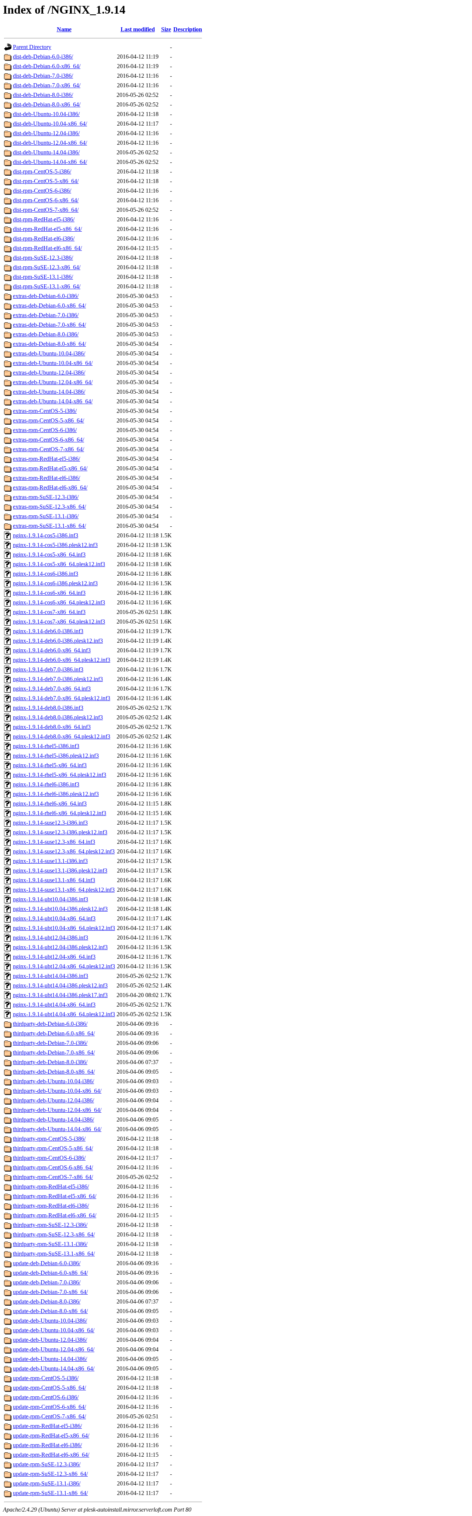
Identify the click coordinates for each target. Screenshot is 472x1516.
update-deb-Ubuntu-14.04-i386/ (50, 1359)
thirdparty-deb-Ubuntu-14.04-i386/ (53, 1119)
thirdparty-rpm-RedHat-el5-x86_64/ (54, 1196)
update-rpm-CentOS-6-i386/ (46, 1397)
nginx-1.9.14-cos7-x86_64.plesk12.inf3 (59, 621)
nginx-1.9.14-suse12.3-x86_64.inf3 (54, 842)
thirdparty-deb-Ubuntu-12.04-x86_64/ (57, 1110)
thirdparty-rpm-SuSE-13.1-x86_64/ (54, 1253)
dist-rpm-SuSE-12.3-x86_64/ (46, 267)
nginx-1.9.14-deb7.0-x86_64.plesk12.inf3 (61, 698)
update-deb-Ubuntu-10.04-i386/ (50, 1320)
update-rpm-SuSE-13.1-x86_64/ (50, 1493)
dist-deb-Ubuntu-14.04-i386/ (46, 152)
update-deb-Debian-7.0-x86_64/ (50, 1292)
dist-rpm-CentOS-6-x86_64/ (46, 200)
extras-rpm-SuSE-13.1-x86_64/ (49, 526)
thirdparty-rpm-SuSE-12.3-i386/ (50, 1225)
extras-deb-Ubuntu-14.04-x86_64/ (53, 401)
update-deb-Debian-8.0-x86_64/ (50, 1311)
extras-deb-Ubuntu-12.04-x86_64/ (53, 382)
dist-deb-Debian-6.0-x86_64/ (46, 66)
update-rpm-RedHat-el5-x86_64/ (51, 1435)
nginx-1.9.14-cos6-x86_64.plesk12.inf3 (59, 602)
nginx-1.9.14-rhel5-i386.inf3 (46, 746)
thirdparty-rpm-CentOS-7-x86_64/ (53, 1177)
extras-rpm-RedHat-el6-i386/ (46, 478)
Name (64, 29)
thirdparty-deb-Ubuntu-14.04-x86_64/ (57, 1129)
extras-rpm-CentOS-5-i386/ (45, 411)
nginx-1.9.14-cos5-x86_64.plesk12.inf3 (59, 564)
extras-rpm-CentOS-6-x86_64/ (48, 439)
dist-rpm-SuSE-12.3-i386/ (43, 258)
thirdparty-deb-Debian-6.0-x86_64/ (54, 1033)
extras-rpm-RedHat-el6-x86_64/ (50, 487)
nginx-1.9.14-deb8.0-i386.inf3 (48, 708)
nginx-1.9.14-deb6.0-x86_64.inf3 (52, 650)
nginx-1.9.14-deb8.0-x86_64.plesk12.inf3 (61, 736)
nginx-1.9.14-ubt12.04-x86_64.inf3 (54, 957)
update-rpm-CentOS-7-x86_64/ (49, 1416)
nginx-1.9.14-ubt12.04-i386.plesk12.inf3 (60, 947)
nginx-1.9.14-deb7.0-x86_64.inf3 (52, 688)
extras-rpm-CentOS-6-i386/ (45, 430)
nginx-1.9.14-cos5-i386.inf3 (45, 535)
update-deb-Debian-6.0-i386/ (46, 1263)
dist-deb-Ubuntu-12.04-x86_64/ (50, 143)
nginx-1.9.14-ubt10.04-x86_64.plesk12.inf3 (64, 928)
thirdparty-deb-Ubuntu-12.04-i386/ (53, 1100)
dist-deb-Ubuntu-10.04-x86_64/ (50, 123)
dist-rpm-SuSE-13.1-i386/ (43, 277)
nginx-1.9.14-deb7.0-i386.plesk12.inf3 (58, 679)
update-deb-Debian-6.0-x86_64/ (50, 1273)
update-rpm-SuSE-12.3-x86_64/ (50, 1474)
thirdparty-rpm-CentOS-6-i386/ (49, 1158)
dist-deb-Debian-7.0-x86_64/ (46, 85)
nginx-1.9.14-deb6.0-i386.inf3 (48, 631)
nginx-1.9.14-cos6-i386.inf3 (45, 574)
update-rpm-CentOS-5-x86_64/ (49, 1388)
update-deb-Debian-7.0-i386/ (46, 1282)
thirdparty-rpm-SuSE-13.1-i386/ (50, 1244)
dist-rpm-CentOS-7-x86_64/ (46, 210)
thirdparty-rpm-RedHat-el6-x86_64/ (54, 1215)
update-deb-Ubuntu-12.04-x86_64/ (53, 1349)
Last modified (138, 29)
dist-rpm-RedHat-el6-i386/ (43, 238)
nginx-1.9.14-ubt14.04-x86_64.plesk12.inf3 (64, 1014)
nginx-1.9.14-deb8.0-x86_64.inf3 (52, 727)
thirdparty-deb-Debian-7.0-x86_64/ (54, 1052)
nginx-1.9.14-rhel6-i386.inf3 (46, 784)
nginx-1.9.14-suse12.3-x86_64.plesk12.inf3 (64, 851)
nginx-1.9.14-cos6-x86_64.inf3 (49, 593)
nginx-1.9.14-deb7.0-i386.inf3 (48, 669)
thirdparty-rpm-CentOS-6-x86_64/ (53, 1167)
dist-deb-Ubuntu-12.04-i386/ (46, 133)
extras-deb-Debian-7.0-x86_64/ (49, 325)
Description (187, 29)
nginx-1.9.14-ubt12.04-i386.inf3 (50, 937)
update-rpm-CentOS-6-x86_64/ (49, 1407)
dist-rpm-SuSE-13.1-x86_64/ (46, 286)
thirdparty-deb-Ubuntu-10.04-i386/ (53, 1081)
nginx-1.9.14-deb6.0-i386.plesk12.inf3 (58, 641)
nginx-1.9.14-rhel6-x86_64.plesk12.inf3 (59, 813)
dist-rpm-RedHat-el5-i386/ (43, 219)
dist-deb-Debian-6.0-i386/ (43, 56)
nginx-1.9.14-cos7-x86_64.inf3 (49, 612)
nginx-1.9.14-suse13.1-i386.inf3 (50, 861)
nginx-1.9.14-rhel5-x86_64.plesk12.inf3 (59, 775)
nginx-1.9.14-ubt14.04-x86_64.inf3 (54, 1004)
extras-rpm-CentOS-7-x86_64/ (48, 449)
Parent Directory (32, 47)
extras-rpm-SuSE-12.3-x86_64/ (49, 506)
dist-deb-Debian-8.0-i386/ (43, 95)
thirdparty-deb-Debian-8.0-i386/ (50, 1062)
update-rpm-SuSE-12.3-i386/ (46, 1464)
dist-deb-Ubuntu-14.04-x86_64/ (50, 162)
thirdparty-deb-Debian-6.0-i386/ (50, 1024)
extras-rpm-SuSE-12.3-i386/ (46, 497)
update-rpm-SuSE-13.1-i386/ (46, 1483)
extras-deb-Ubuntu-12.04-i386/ (49, 372)
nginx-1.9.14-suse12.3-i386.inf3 (50, 823)
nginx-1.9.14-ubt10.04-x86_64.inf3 (54, 918)
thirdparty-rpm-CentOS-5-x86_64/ (53, 1148)
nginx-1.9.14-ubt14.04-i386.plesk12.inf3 (60, 985)
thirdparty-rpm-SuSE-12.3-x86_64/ (54, 1234)
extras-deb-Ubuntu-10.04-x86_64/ (53, 363)
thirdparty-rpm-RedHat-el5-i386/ (51, 1186)
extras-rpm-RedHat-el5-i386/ (46, 459)
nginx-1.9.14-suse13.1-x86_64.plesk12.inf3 (64, 890)
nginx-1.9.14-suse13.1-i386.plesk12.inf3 (60, 870)
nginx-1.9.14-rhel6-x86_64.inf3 (50, 803)
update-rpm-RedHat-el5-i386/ (47, 1426)
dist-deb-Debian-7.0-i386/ (43, 76)
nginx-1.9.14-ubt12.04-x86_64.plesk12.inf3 (64, 966)
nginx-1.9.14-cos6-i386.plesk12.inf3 (55, 583)
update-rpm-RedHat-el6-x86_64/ (51, 1455)
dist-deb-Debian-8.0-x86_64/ (46, 104)
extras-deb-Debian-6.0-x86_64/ (49, 305)
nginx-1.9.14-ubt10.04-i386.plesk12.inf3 (60, 909)
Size (166, 29)
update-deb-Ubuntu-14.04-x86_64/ (53, 1368)
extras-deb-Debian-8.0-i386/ (46, 334)
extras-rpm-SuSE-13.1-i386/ (46, 516)
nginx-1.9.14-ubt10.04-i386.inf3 (50, 899)
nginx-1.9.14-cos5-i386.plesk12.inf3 (55, 545)
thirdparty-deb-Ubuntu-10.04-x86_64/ (57, 1091)
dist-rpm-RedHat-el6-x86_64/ (47, 248)
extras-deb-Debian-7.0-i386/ (46, 315)
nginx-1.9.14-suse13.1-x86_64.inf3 (54, 880)
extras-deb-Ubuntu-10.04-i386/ (49, 353)
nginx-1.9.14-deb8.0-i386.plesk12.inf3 (58, 717)
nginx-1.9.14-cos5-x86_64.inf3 (49, 554)
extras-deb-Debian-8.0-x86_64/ (49, 344)
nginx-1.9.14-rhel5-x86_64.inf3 (50, 765)
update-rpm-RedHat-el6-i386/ (47, 1445)
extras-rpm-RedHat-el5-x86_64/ (50, 468)
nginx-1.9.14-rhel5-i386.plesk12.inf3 (56, 755)
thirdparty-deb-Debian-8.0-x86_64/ (54, 1071)
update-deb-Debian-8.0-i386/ (46, 1301)
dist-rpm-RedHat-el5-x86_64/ (47, 229)
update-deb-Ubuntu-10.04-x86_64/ (53, 1330)
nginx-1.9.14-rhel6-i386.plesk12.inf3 (56, 794)
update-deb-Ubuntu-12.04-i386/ (50, 1340)
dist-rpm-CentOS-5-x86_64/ (46, 181)
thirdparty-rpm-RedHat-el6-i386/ (51, 1206)
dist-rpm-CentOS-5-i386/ (42, 171)
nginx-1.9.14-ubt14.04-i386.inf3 (50, 976)
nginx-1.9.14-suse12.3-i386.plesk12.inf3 (60, 832)
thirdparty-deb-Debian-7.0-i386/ (50, 1043)
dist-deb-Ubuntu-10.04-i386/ (46, 114)
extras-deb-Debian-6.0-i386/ (46, 296)
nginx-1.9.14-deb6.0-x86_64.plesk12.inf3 (61, 660)
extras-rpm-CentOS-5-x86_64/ (48, 420)
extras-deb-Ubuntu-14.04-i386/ (49, 392)
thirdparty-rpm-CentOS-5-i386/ (49, 1139)
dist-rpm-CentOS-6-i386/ (42, 190)
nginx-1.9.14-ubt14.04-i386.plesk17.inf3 (60, 995)
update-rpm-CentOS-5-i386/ (46, 1378)
